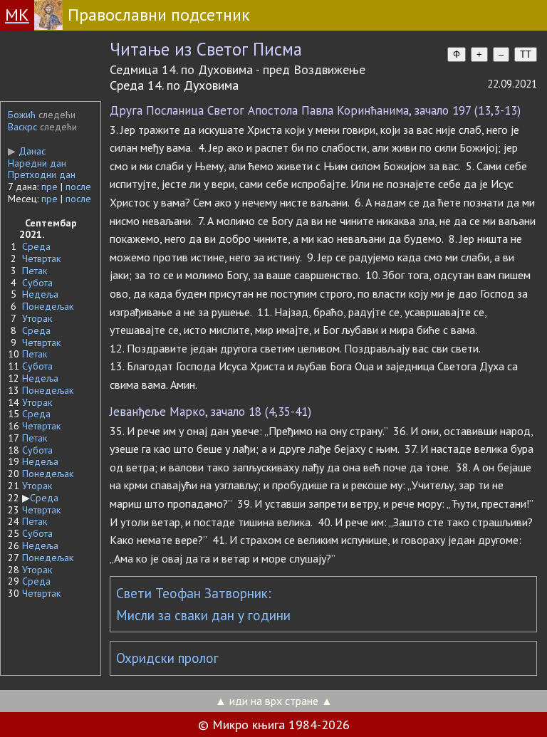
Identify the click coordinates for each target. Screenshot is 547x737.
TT (525, 54)
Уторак (37, 318)
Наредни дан (37, 163)
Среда (36, 246)
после (78, 186)
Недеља (40, 294)
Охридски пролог (167, 658)
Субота (37, 282)
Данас (27, 151)
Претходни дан (41, 174)
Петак (34, 270)
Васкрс (22, 126)
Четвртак (41, 258)
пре (49, 186)
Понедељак (47, 306)
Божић (22, 114)
